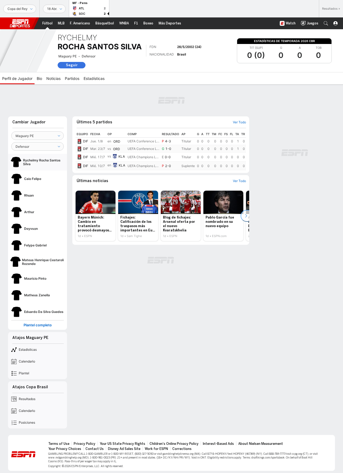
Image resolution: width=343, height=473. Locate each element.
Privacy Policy (84, 444)
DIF (85, 141)
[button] (326, 23)
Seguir (71, 65)
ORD (116, 141)
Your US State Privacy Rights (122, 444)
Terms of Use (58, 444)
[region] (161, 150)
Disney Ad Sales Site (124, 449)
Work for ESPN (156, 449)
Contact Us (94, 449)
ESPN (20, 23)
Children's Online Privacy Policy (174, 444)
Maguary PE (67, 56)
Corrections (182, 449)
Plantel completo (38, 325)
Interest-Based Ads (218, 444)
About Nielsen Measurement (260, 444)
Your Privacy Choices (64, 449)
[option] (95, 216)
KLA (121, 156)
